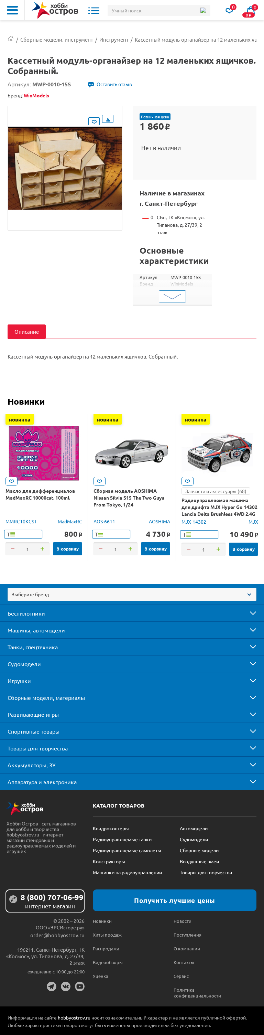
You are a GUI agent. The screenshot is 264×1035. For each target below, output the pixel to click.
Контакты (184, 962)
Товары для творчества (38, 748)
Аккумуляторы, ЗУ (31, 764)
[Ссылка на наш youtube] (80, 986)
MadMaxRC (70, 521)
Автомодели (194, 828)
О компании (187, 948)
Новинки (26, 401)
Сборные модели (199, 850)
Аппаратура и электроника (42, 781)
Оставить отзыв (114, 84)
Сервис (181, 976)
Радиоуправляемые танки (122, 839)
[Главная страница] (11, 39)
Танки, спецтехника (33, 646)
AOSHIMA (159, 521)
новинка (19, 419)
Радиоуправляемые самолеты (127, 850)
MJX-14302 (194, 521)
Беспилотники (26, 613)
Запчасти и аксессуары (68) (215, 491)
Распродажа (106, 948)
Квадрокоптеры (111, 828)
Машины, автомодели (36, 630)
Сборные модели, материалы (46, 697)
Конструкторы (109, 861)
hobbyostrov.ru (74, 1017)
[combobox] (132, 594)
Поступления (187, 935)
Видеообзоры (108, 962)
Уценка (100, 976)
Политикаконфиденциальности (194, 993)
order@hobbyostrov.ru (57, 935)
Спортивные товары (33, 731)
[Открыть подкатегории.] (248, 613)
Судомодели (24, 663)
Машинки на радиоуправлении (127, 872)
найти (203, 10)
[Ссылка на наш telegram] (51, 986)
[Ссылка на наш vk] (65, 986)
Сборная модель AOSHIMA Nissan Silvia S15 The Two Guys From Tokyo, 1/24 (129, 498)
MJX (253, 521)
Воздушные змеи (199, 861)
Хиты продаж (107, 935)
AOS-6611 (104, 521)
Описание (26, 331)
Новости (182, 921)
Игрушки (19, 680)
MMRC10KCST (21, 521)
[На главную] (55, 10)
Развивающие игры (33, 714)
